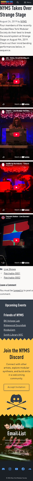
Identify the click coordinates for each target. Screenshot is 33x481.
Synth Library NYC (13, 335)
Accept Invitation (16, 387)
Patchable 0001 (12, 273)
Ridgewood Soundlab (15, 325)
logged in (18, 290)
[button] (17, 2)
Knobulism (9, 330)
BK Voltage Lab (12, 321)
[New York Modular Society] (7, 2)
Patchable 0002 (12, 278)
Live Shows (10, 269)
